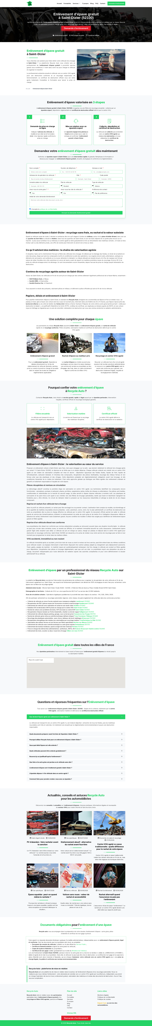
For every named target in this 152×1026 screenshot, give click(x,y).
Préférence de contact (99, 189)
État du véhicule (66, 182)
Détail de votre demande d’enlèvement (42, 196)
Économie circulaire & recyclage (110, 838)
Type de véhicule (97, 182)
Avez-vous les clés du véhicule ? (72, 189)
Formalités (67, 3)
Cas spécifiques (71, 838)
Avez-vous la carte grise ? (38, 189)
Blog (92, 3)
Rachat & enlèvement (105, 890)
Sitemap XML (71, 1013)
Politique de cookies (104, 999)
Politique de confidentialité (106, 997)
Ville (78, 175)
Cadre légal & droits (38, 838)
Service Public (81, 944)
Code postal (104, 175)
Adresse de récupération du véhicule (42, 175)
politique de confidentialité (48, 209)
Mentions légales (103, 995)
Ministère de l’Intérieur (79, 951)
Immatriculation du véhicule (38, 182)
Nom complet (34, 168)
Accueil (59, 3)
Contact (102, 3)
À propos (85, 3)
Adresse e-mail (97, 168)
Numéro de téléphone (68, 168)
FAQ (96, 3)
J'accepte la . (44, 209)
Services (76, 3)
